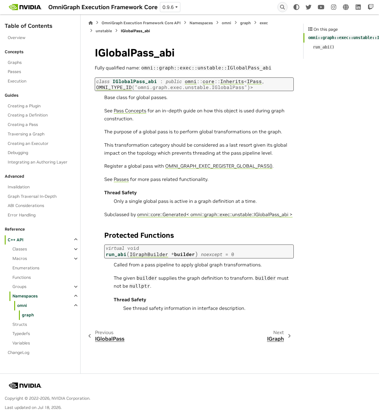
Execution (17, 81)
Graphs (15, 62)
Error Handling (22, 215)
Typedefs (21, 333)
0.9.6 (168, 7)
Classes (19, 249)
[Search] (282, 7)
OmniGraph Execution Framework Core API (141, 22)
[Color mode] (296, 7)
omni (22, 305)
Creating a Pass (23, 124)
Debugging (18, 152)
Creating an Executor (28, 143)
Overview (16, 37)
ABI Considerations (26, 205)
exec (264, 22)
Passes (14, 71)
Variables (21, 343)
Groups (19, 286)
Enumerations (25, 268)
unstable (104, 30)
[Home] (91, 23)
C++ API (15, 239)
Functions (21, 277)
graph (28, 314)
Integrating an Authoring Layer (38, 162)
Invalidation (19, 186)
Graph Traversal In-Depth (32, 196)
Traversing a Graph (26, 134)
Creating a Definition (28, 115)
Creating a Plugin (24, 105)
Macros (19, 258)
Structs (19, 324)
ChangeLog (18, 352)
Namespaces (25, 296)
